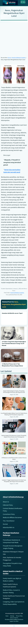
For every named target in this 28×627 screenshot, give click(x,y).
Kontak (5, 524)
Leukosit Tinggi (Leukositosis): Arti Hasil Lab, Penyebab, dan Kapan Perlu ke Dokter (14, 480)
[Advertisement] (14, 37)
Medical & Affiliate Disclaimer (12, 517)
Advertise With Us (8, 527)
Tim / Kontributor (8, 521)
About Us (6, 502)
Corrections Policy (9, 514)
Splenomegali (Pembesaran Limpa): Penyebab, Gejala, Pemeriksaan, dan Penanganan (13, 436)
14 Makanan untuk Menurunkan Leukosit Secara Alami (14, 458)
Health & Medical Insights (17, 292)
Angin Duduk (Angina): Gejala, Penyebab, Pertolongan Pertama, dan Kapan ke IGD (14, 391)
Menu (23, 2)
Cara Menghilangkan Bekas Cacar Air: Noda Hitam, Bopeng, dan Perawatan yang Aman (14, 413)
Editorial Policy (8, 505)
